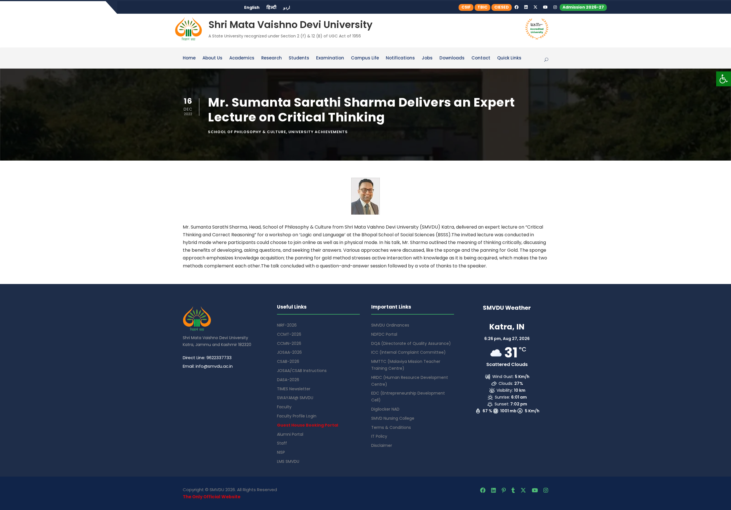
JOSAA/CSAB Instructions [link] (302, 370)
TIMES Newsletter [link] (293, 389)
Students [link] (299, 58)
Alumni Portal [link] (290, 434)
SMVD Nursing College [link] (392, 418)
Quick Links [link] (509, 58)
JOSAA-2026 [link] (289, 352)
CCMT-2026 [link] (289, 334)
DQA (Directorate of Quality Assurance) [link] (411, 343)
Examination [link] (330, 58)
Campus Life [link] (365, 58)
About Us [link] (212, 58)
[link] (723, 78)
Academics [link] (241, 58)
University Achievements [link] (318, 132)
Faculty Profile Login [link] (296, 416)
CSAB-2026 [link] (288, 361)
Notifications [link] (400, 58)
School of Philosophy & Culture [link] (247, 132)
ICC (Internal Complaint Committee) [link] (408, 352)
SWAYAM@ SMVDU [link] (295, 398)
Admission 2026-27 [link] (583, 7)
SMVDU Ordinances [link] (390, 325)
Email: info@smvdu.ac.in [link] (208, 366)
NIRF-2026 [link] (287, 325)
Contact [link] (480, 58)
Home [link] (189, 58)
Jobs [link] (427, 58)
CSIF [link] (466, 7)
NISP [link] (281, 452)
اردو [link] (286, 7)
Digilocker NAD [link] (385, 409)
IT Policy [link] (379, 436)
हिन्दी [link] (271, 7)
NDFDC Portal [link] (384, 334)
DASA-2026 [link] (288, 380)
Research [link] (271, 58)
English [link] (252, 7)
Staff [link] (282, 443)
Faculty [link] (284, 407)
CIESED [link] (501, 7)
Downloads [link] (452, 58)
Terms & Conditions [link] (391, 427)
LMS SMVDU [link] (288, 461)
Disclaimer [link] (381, 445)
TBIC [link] (482, 7)
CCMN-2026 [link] (289, 343)
